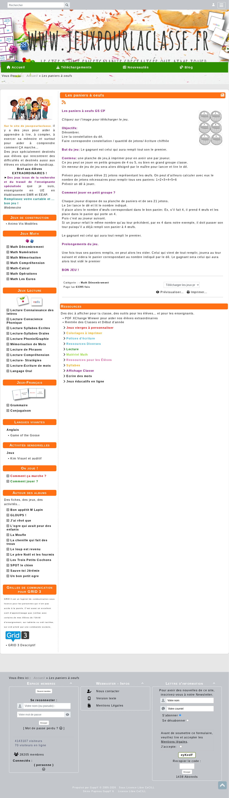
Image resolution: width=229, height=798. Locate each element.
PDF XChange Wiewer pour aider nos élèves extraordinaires (111, 318)
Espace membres (49, 683)
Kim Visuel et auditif (26, 458)
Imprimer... (198, 292)
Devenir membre (44, 691)
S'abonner (170, 715)
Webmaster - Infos (120, 683)
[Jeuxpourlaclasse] (114, 24)
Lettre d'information (190, 683)
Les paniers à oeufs (84, 95)
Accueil (32, 75)
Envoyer (43, 723)
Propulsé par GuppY (85, 787)
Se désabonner (174, 720)
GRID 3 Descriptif (21, 645)
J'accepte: (170, 746)
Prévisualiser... (172, 292)
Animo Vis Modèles (23, 223)
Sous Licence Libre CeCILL (137, 787)
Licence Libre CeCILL (131, 791)
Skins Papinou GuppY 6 (99, 791)
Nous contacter (107, 691)
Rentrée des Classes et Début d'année (94, 322)
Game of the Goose (25, 435)
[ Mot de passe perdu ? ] (44, 728)
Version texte (105, 698)
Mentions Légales (109, 705)
